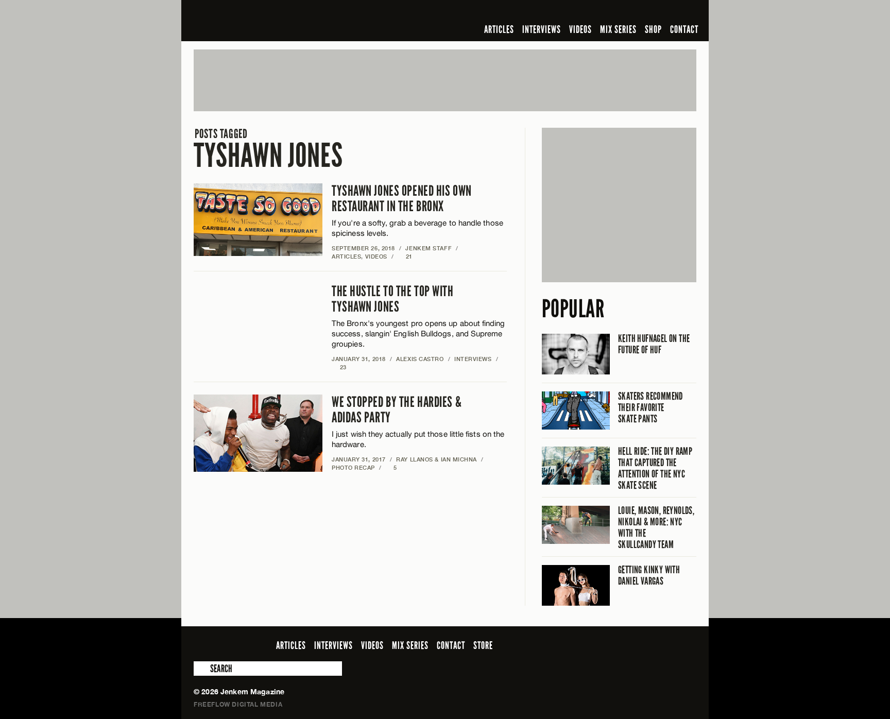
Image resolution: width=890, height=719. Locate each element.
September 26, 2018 (363, 248)
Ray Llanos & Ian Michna (436, 459)
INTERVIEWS (541, 29)
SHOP (653, 29)
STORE (483, 645)
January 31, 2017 (359, 459)
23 (339, 367)
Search (201, 668)
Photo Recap (353, 467)
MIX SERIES (618, 29)
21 (405, 256)
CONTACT (684, 29)
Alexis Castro (419, 358)
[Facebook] (609, 12)
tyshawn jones (268, 149)
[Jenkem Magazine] (268, 20)
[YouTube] (662, 12)
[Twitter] (623, 12)
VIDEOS (580, 29)
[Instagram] (640, 12)
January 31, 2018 (359, 358)
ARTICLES (499, 29)
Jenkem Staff (428, 248)
